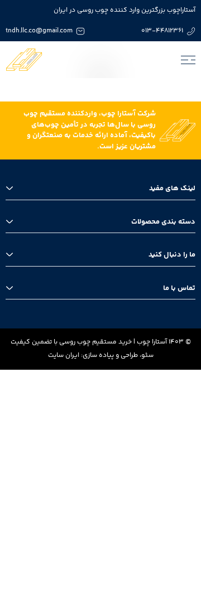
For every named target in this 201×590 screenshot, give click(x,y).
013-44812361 (162, 31)
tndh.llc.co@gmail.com (39, 31)
